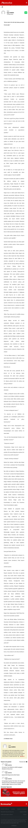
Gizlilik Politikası (5, 809)
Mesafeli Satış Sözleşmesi (7, 812)
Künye (25, 814)
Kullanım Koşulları (22, 809)
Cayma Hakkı (23, 812)
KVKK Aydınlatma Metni (7, 814)
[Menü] (26, 3)
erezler (13, 809)
